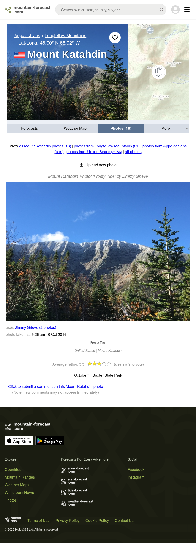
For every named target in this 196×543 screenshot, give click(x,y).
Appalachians (27, 35)
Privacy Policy (67, 520)
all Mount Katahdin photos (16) (45, 146)
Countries (13, 469)
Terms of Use (38, 520)
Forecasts (29, 128)
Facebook (136, 469)
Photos (11, 500)
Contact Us (124, 520)
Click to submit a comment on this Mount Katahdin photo (55, 386)
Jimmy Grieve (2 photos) (35, 327)
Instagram (136, 477)
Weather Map (75, 128)
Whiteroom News (19, 492)
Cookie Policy (97, 520)
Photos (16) (120, 128)
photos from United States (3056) (94, 151)
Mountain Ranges (20, 477)
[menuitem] (29, 128)
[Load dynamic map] (158, 72)
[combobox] (110, 9)
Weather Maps (17, 484)
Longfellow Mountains (65, 35)
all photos (133, 151)
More (165, 128)
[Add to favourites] (115, 37)
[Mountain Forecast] (27, 9)
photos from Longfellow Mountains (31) (107, 146)
